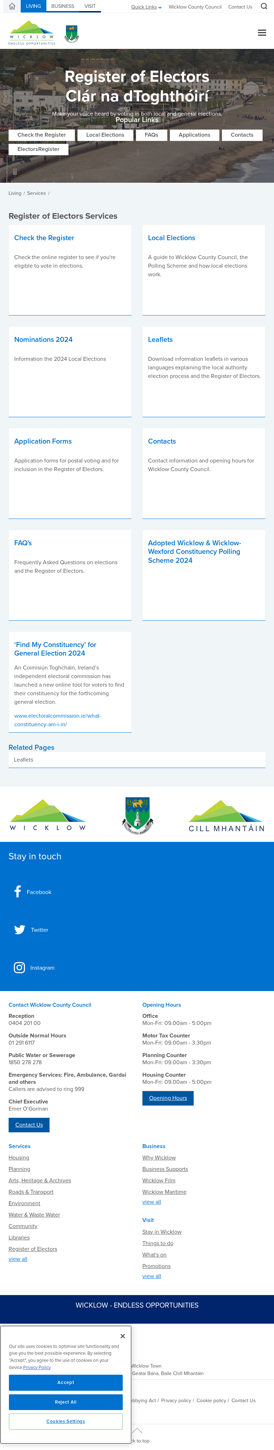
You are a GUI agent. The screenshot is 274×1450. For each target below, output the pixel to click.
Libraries (19, 1237)
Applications (194, 134)
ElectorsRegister (38, 149)
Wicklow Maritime (164, 1192)
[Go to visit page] (137, 816)
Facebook (39, 892)
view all (18, 1259)
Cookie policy (211, 1401)
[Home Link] (12, 6)
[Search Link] (263, 7)
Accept (65, 1382)
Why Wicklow (159, 1157)
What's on (154, 1254)
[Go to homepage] (226, 816)
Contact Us (240, 7)
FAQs (151, 134)
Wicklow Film (159, 1180)
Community (23, 1226)
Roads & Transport (31, 1192)
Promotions (156, 1266)
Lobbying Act (141, 1401)
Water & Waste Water (34, 1214)
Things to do (157, 1243)
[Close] (123, 1336)
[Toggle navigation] (262, 33)
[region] (66, 1384)
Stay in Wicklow (162, 1232)
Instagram (42, 967)
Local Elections (105, 134)
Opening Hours (168, 1098)
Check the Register (41, 134)
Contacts (242, 134)
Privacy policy (176, 1401)
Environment (24, 1203)
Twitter (39, 930)
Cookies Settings (65, 1421)
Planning (19, 1169)
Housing (19, 1157)
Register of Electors (33, 1249)
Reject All (66, 1402)
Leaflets (23, 759)
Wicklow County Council (195, 7)
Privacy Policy (37, 1367)
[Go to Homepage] (48, 816)
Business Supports (165, 1169)
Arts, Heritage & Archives (40, 1180)
